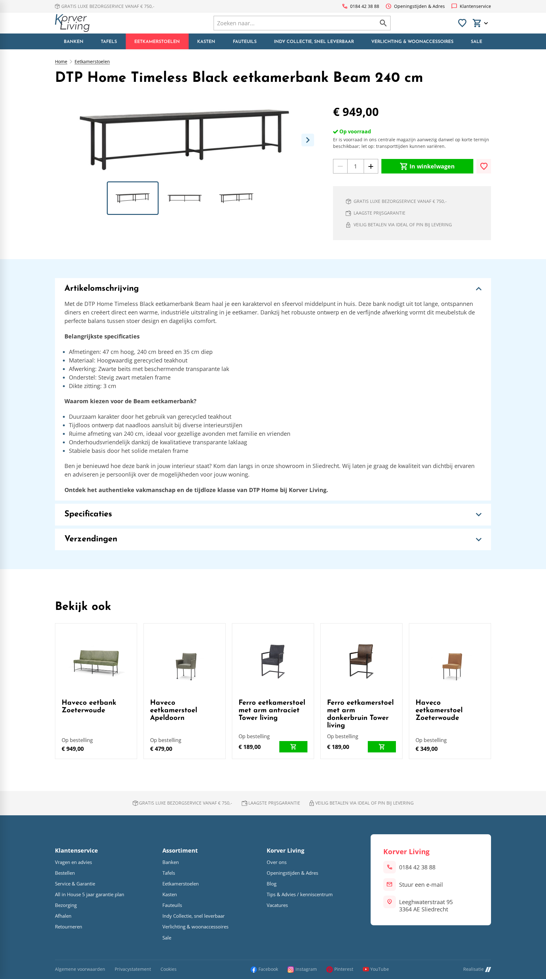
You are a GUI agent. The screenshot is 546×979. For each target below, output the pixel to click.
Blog (271, 884)
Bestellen (65, 873)
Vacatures (277, 905)
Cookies (169, 969)
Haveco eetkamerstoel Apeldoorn (173, 710)
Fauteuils (172, 905)
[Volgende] (307, 140)
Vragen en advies (73, 862)
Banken (170, 862)
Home (61, 61)
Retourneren (68, 927)
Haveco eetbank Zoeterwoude (89, 706)
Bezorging (66, 905)
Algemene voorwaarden (80, 969)
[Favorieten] (462, 23)
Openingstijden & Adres (292, 873)
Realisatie (473, 969)
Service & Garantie (75, 884)
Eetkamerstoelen (92, 61)
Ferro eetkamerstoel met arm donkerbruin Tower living (360, 714)
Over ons (277, 862)
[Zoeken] (383, 23)
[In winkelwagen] (293, 746)
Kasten (169, 894)
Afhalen (63, 916)
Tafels (168, 873)
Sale (166, 938)
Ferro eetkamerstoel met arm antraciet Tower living (272, 710)
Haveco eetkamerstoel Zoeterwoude (439, 710)
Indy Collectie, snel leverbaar (193, 916)
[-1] (340, 166)
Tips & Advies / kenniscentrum (300, 894)
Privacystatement (133, 969)
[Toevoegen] (483, 166)
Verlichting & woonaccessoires (195, 927)
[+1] (371, 166)
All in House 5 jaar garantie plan (89, 894)
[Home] (72, 23)
